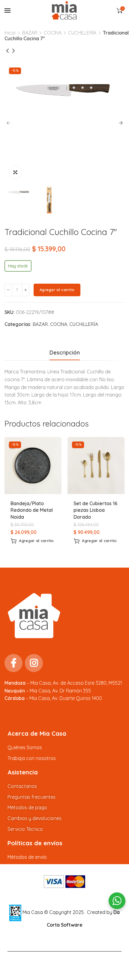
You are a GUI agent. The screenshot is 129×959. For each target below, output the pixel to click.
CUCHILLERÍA (82, 33)
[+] (25, 290)
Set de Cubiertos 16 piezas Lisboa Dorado (95, 510)
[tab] (65, 352)
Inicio (10, 33)
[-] (8, 290)
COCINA (53, 33)
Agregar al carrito (57, 289)
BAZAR (29, 33)
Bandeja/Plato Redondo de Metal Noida (31, 510)
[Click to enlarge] (15, 172)
